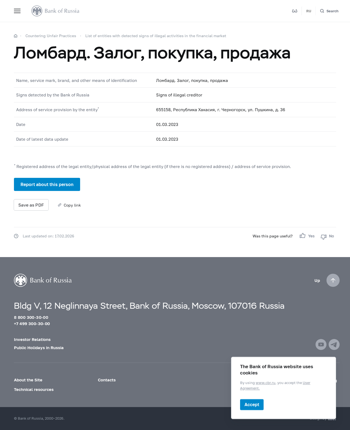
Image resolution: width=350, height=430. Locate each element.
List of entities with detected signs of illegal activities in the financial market (155, 35)
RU (308, 11)
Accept (251, 404)
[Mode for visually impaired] (295, 11)
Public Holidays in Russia (39, 347)
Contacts (107, 379)
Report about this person (47, 184)
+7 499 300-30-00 (32, 323)
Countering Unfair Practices (50, 35)
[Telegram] (334, 344)
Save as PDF (31, 204)
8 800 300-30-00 (31, 317)
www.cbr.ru (265, 383)
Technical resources (34, 389)
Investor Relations (32, 339)
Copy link (72, 205)
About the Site (28, 379)
